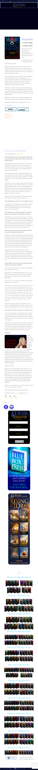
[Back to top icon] (19, 573)
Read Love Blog (19, 154)
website (17, 393)
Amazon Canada (9, 115)
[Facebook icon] (18, 761)
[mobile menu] (35, 4)
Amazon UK (8, 114)
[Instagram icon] (20, 761)
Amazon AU (7, 117)
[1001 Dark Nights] (19, 5)
